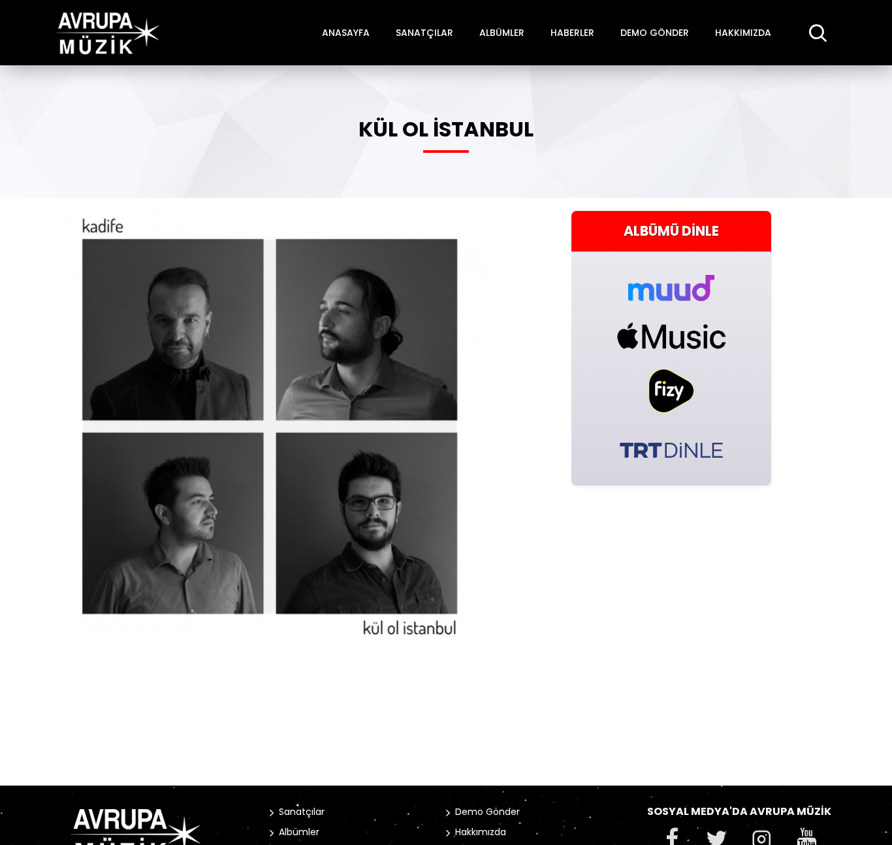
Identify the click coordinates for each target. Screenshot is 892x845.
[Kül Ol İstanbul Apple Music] (671, 335)
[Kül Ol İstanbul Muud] (671, 280)
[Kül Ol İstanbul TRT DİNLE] (671, 449)
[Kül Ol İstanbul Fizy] (671, 391)
